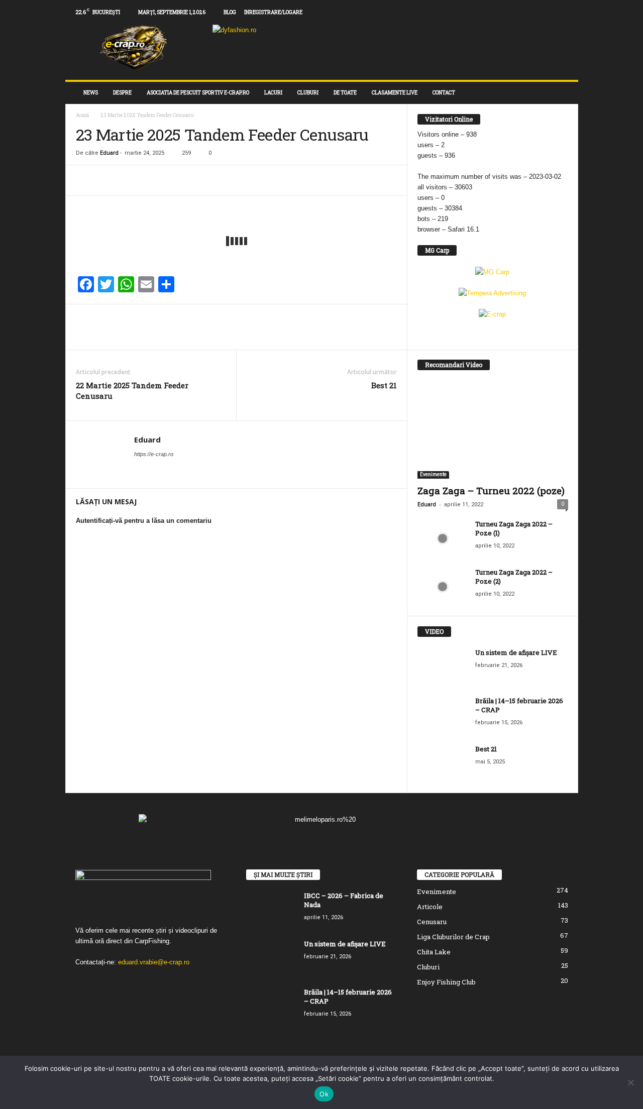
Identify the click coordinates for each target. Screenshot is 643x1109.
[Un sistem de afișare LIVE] (442, 667)
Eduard (109, 153)
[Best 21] (442, 763)
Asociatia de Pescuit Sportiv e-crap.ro (198, 92)
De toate (345, 92)
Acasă (82, 115)
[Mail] (555, 12)
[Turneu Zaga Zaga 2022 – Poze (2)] (442, 586)
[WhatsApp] (109, 180)
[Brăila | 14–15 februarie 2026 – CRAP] (442, 715)
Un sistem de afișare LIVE (516, 652)
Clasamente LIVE (394, 92)
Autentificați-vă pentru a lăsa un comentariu (143, 520)
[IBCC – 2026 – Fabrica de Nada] (271, 910)
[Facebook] (524, 12)
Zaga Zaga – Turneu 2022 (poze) (491, 490)
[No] (630, 1082)
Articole (430, 906)
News (90, 92)
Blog (230, 12)
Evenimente (433, 474)
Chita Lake (434, 951)
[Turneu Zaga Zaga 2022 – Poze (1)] (442, 538)
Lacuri (273, 92)
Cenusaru (432, 921)
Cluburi (307, 92)
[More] (178, 180)
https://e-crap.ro (153, 454)
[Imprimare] (155, 180)
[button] (563, 93)
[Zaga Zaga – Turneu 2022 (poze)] (492, 430)
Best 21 (384, 385)
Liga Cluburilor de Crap (453, 936)
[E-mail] (132, 180)
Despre (122, 92)
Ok (324, 1094)
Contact (444, 92)
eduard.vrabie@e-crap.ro (153, 962)
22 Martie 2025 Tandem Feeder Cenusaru (132, 390)
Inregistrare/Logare (273, 12)
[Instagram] (539, 12)
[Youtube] (571, 12)
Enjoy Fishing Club (446, 981)
